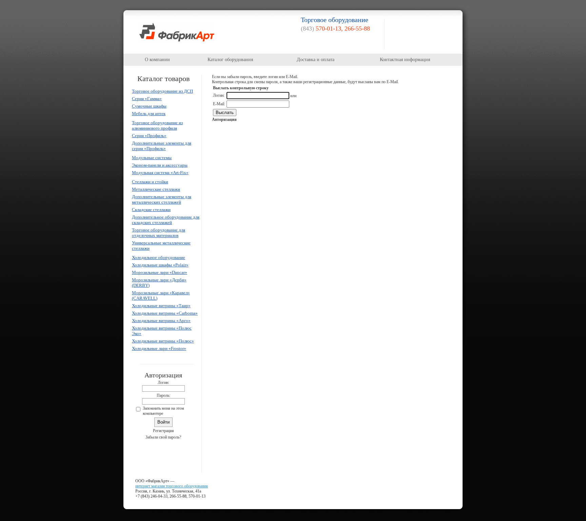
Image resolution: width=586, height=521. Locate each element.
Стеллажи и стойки (150, 181)
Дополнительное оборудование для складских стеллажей (165, 220)
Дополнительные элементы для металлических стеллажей (161, 199)
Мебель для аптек (148, 113)
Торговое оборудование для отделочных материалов (158, 232)
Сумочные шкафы (149, 106)
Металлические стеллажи (156, 189)
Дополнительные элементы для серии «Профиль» (161, 146)
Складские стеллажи (151, 209)
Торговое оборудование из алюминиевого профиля (157, 125)
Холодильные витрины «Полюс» (163, 340)
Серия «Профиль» (149, 135)
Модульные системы (152, 157)
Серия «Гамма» (147, 98)
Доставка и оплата (315, 59)
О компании (157, 59)
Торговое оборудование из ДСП (162, 91)
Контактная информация (405, 59)
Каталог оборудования (230, 59)
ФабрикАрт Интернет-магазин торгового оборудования (176, 32)
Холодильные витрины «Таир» (161, 305)
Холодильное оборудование (158, 257)
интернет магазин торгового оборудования (171, 486)
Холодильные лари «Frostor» (159, 348)
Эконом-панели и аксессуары (160, 165)
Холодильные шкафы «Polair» (160, 264)
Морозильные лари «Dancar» (159, 272)
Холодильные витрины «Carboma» (165, 313)
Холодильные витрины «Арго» (161, 320)
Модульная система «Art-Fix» (160, 172)
